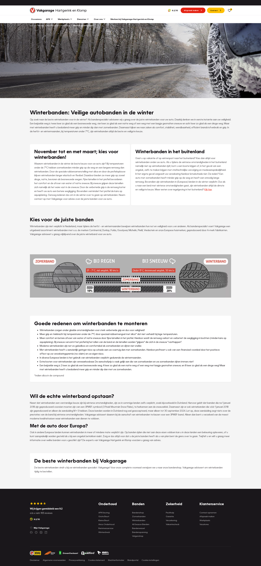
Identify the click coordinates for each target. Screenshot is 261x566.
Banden (40, 25)
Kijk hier (208, 189)
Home (32, 25)
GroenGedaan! (70, 553)
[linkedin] (46, 532)
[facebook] (31, 532)
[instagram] (41, 532)
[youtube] (36, 532)
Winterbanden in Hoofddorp (58, 25)
